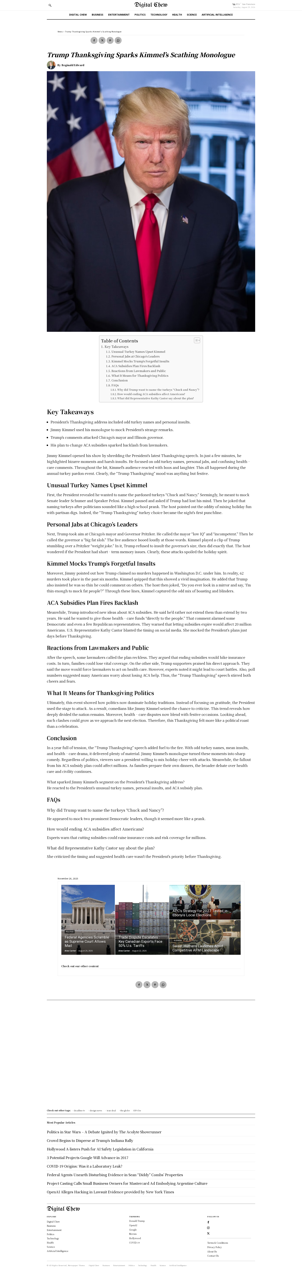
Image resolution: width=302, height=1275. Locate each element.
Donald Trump (137, 1220)
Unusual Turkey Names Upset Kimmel (138, 351)
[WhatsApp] (118, 40)
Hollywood (135, 1238)
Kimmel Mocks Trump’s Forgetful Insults (140, 361)
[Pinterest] (110, 40)
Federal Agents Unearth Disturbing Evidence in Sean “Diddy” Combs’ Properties (115, 1174)
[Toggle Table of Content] (195, 340)
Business (178, 940)
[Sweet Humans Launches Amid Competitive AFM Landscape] (205, 937)
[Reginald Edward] (52, 65)
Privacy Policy (214, 1247)
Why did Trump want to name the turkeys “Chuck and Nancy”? (158, 389)
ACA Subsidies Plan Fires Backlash (136, 366)
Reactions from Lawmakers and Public (139, 371)
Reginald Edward (73, 65)
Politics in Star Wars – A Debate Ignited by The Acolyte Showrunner (104, 1131)
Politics (69, 932)
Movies (132, 1233)
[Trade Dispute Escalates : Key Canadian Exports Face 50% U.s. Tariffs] (142, 920)
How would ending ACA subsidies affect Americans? (151, 394)
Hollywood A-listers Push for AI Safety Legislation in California (100, 1149)
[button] (50, 5)
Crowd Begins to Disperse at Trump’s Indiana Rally (90, 1140)
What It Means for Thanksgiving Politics (140, 375)
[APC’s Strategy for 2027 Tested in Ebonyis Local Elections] (205, 902)
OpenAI (133, 1225)
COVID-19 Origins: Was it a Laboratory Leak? (84, 1166)
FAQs (115, 385)
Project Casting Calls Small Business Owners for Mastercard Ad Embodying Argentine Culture (127, 1183)
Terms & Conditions (217, 1242)
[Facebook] (94, 40)
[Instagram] (208, 1228)
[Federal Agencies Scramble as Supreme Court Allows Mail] (88, 920)
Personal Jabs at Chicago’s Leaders (135, 356)
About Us (212, 1251)
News (60, 31)
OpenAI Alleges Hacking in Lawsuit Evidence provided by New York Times (110, 1191)
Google (132, 1229)
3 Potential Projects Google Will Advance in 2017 (87, 1157)
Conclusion (120, 380)
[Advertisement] (151, 1056)
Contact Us (213, 1255)
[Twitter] (102, 40)
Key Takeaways (116, 346)
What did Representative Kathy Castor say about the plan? (155, 398)
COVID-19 (134, 1242)
